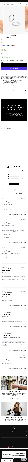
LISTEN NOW (14, 423)
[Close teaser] (13, 458)
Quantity (3, 53)
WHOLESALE (14, 435)
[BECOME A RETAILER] (14, 383)
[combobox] (20, 193)
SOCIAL (13, 439)
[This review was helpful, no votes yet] (21, 214)
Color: (3, 47)
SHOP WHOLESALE (14, 398)
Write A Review (14, 184)
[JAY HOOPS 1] (5, 151)
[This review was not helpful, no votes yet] (24, 214)
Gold (2, 50)
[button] (7, 460)
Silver (5, 50)
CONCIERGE (14, 431)
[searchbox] (8, 190)
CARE (14, 90)
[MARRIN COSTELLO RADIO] (14, 409)
